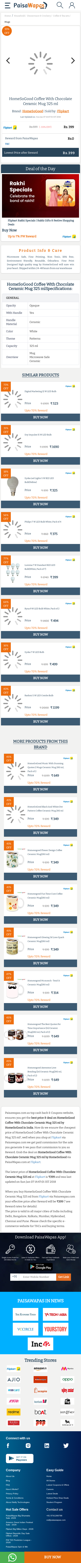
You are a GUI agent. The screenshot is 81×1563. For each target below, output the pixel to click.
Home (49, 1476)
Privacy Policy (12, 1493)
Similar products (40, 375)
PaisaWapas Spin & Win (17, 1547)
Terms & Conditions (14, 1498)
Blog (8, 1480)
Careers (49, 1489)
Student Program (54, 1502)
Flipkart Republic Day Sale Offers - (18, 1534)
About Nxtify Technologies (17, 1502)
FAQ (8, 1485)
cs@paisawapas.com (55, 1520)
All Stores (50, 1480)
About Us (10, 1476)
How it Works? (12, 1489)
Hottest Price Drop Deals (57, 1498)
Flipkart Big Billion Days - (19, 1529)
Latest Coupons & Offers (57, 1485)
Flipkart (63, 111)
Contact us (54, 1509)
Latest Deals (52, 1493)
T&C (7, 144)
